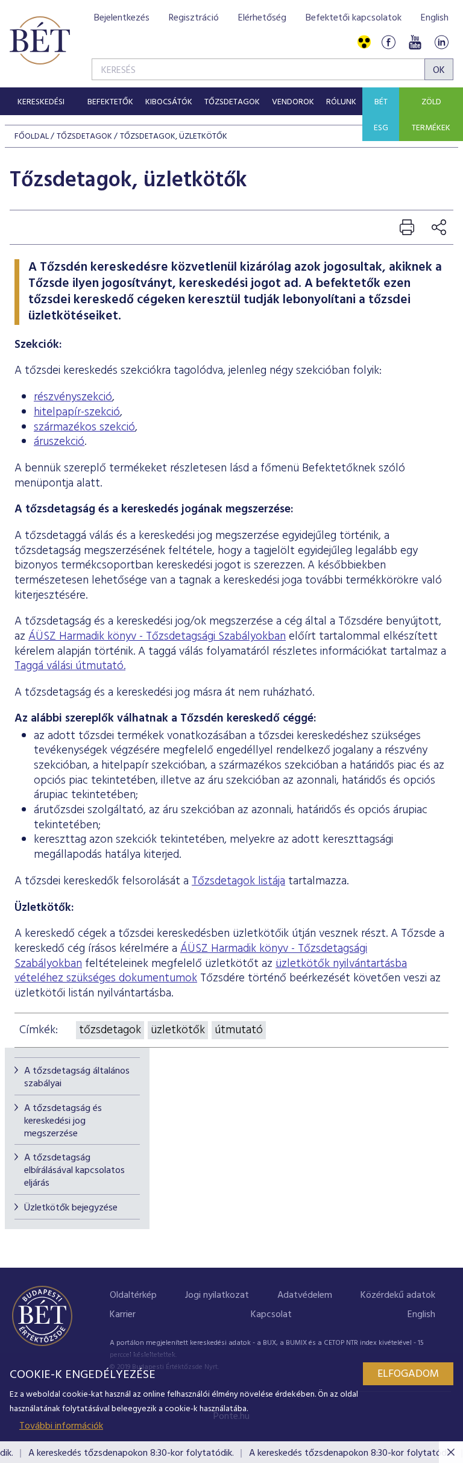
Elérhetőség (262, 18)
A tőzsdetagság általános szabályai (77, 1077)
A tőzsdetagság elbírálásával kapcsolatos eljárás (74, 1170)
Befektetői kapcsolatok (354, 18)
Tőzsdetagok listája (238, 881)
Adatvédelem (304, 1295)
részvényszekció (73, 397)
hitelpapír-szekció (77, 412)
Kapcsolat (271, 1315)
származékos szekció (84, 427)
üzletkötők (178, 1030)
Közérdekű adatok (398, 1295)
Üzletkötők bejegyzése (71, 1208)
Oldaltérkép (133, 1295)
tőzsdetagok (110, 1030)
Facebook (388, 42)
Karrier (123, 1315)
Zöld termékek (431, 115)
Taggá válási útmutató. (69, 666)
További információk (61, 1426)
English (435, 18)
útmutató (239, 1030)
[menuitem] (40, 101)
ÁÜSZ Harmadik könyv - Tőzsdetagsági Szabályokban (157, 637)
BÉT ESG (381, 115)
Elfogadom (408, 1374)
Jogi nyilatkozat (217, 1295)
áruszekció (59, 442)
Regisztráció (194, 18)
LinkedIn (441, 42)
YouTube (415, 42)
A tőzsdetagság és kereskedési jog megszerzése (63, 1121)
